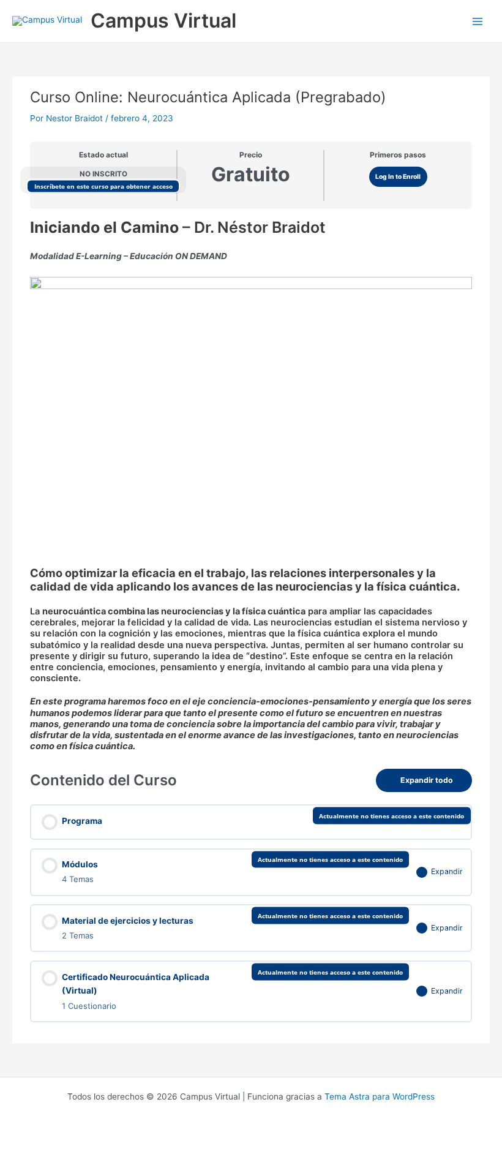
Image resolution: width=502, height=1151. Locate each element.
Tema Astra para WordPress (379, 1096)
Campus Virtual (163, 20)
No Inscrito (103, 174)
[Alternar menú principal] (477, 21)
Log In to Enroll (398, 176)
